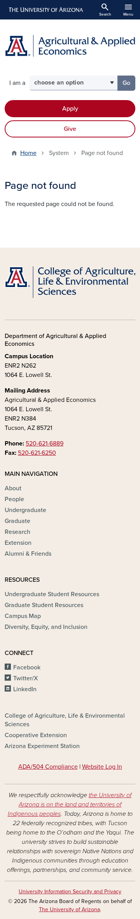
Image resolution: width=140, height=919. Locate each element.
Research (17, 532)
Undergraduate (25, 510)
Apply (70, 109)
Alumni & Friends (28, 554)
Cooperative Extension (36, 735)
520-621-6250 (37, 453)
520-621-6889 (44, 443)
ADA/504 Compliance (48, 767)
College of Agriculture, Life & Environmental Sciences (65, 720)
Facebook (26, 667)
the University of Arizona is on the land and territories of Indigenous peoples (70, 804)
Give (70, 129)
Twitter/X (25, 678)
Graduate (17, 521)
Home (28, 153)
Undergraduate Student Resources (52, 594)
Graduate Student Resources (44, 605)
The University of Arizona (69, 909)
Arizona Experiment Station (42, 746)
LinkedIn (25, 689)
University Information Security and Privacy (70, 891)
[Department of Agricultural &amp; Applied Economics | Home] (70, 46)
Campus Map (23, 616)
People (14, 499)
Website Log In (102, 767)
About (13, 488)
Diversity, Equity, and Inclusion (46, 627)
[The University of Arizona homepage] (45, 9)
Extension (18, 543)
